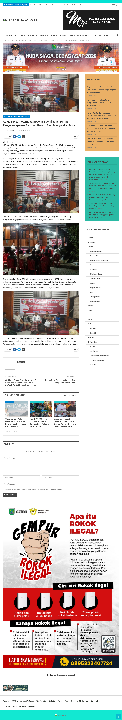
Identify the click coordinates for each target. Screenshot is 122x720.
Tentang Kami (92, 342)
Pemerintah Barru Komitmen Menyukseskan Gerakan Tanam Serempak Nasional (99, 103)
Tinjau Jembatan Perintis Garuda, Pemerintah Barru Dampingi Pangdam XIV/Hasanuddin (102, 90)
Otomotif (93, 333)
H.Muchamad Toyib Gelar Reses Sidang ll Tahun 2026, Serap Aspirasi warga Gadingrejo (101, 128)
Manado (92, 283)
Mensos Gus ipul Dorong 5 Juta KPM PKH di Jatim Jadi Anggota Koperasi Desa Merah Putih (102, 214)
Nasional (44, 35)
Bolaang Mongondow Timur (99, 260)
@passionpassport (66, 675)
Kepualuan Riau (95, 278)
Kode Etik (75, 5)
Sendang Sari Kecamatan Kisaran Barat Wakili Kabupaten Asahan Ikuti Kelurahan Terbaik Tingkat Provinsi (102, 185)
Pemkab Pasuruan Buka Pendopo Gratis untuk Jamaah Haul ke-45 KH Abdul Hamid (100, 142)
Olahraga (82, 35)
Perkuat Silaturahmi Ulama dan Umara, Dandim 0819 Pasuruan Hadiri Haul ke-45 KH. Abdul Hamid (101, 116)
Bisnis (72, 35)
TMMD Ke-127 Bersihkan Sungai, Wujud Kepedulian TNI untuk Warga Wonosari (102, 206)
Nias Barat (93, 269)
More (82, 5)
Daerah (31, 35)
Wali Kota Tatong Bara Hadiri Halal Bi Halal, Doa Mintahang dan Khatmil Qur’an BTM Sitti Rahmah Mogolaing (21, 382)
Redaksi (33, 5)
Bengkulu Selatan (37, 402)
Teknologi (96, 35)
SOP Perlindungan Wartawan (48, 5)
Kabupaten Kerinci (96, 251)
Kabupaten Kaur (95, 301)
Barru (91, 292)
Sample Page (96, 701)
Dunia (54, 35)
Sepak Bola (93, 328)
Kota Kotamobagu (96, 274)
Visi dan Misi (65, 5)
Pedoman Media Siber (97, 360)
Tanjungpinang (95, 297)
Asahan (92, 265)
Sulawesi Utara (95, 256)
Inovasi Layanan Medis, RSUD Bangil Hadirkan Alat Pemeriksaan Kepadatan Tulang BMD (102, 197)
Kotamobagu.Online (21, 116)
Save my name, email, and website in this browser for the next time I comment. (34, 489)
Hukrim (62, 35)
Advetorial (20, 35)
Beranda (8, 35)
